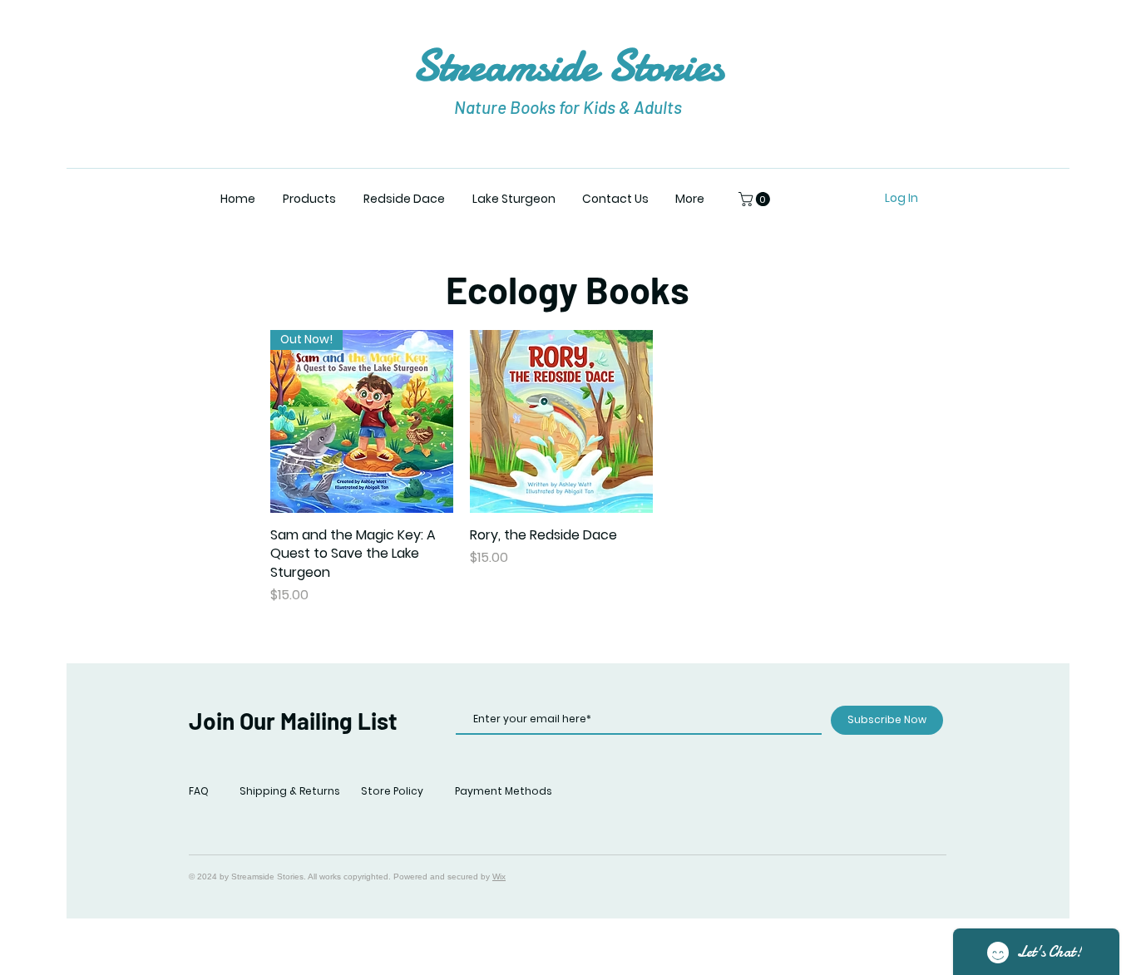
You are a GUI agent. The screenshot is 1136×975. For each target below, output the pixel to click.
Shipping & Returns (290, 791)
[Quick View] (561, 421)
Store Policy (392, 791)
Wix (499, 876)
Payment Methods (503, 791)
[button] (309, 198)
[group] (660, 467)
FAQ (199, 791)
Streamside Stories (568, 65)
